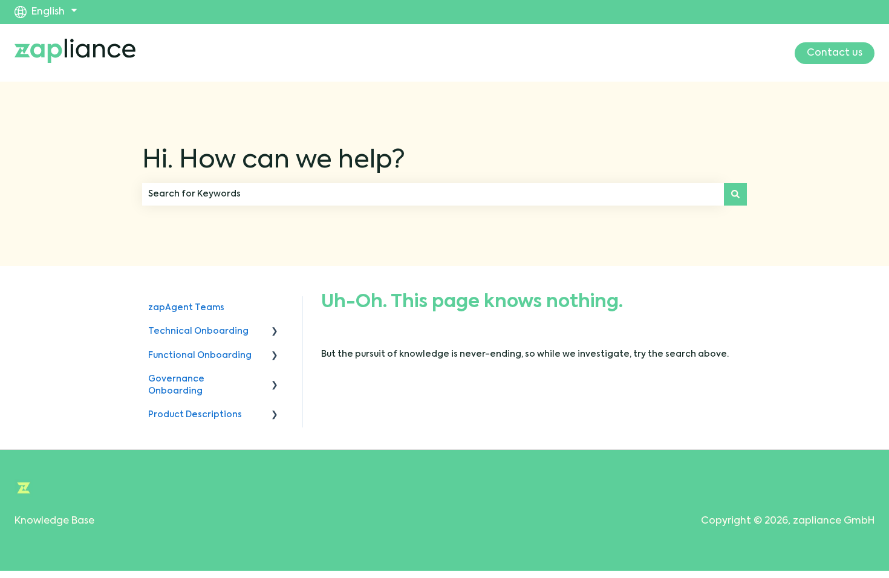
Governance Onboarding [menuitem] (176, 385)
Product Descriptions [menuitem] (195, 415)
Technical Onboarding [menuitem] (198, 331)
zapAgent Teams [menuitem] (186, 308)
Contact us (834, 53)
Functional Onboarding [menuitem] (200, 355)
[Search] (735, 194)
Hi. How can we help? (273, 161)
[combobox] (433, 194)
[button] (274, 333)
